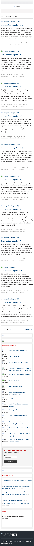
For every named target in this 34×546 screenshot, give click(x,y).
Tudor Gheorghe (14, 356)
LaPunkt (15, 541)
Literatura (21, 45)
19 (17, 329)
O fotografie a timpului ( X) (11, 86)
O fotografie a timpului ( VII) (12, 148)
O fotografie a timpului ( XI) (11, 55)
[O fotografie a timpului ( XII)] (10, 21)
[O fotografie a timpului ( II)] (10, 299)
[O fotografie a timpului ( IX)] (10, 112)
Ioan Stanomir (7, 43)
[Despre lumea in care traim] (17, 6)
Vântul (11, 398)
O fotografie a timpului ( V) (11, 209)
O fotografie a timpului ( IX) (11, 116)
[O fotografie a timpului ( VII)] (10, 144)
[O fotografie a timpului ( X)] (10, 83)
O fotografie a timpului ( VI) (11, 179)
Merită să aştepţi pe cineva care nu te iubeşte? (18, 480)
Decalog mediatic (14, 410)
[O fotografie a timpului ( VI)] (10, 176)
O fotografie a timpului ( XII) (12, 25)
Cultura (12, 45)
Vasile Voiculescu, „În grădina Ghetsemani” (17, 503)
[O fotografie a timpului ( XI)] (10, 51)
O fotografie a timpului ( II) (11, 302)
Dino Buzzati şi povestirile (17, 386)
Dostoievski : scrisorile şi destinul (19, 374)
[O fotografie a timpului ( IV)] (10, 237)
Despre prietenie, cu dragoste (13, 500)
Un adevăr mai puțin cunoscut (18, 350)
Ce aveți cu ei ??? (14, 380)
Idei (16, 45)
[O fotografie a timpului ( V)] (10, 206)
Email (5, 455)
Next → (28, 329)
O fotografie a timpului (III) (11, 271)
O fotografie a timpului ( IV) (11, 241)
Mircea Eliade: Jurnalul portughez (19, 362)
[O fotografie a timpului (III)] (10, 267)
